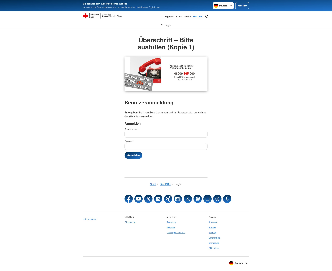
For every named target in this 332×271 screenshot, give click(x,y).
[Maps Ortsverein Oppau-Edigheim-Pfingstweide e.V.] (188, 199)
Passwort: (129, 141)
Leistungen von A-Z (176, 232)
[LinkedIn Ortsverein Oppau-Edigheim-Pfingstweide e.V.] (158, 199)
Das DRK (197, 16)
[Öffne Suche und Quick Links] (207, 16)
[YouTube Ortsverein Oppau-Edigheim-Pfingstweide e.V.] (138, 199)
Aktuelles (171, 227)
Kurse (179, 16)
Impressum (214, 242)
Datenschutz (214, 237)
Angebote (169, 16)
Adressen (213, 222)
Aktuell (187, 16)
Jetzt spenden (89, 219)
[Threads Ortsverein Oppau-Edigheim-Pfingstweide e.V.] (217, 199)
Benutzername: (132, 129)
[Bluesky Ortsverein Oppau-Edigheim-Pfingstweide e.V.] (207, 199)
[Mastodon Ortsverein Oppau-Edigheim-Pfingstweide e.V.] (197, 199)
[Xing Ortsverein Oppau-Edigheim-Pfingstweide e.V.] (168, 199)
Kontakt (212, 227)
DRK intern (214, 248)
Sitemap (212, 232)
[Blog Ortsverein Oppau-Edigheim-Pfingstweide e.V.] (178, 199)
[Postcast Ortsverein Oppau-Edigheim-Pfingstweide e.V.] (227, 199)
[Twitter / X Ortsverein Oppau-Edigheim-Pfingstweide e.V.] (148, 199)
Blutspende (130, 222)
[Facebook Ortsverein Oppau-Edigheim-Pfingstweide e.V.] (129, 199)
